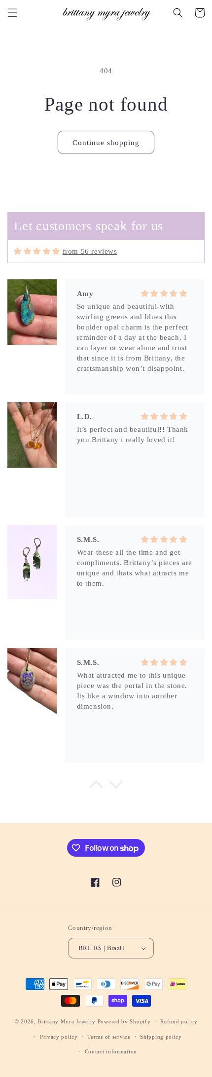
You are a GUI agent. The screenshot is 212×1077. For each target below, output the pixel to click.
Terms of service (108, 1037)
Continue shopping (106, 143)
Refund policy (178, 1021)
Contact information (111, 1051)
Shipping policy (161, 1037)
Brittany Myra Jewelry (66, 1021)
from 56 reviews (90, 251)
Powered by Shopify (124, 1021)
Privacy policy (59, 1037)
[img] (37, 251)
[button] (12, 13)
